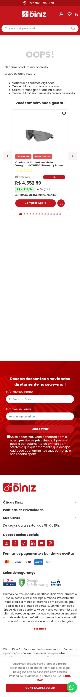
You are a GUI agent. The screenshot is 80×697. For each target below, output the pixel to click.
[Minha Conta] (61, 13)
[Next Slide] (72, 155)
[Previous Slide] (7, 155)
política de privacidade (35, 440)
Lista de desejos (69, 13)
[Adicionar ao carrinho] (61, 203)
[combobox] (40, 28)
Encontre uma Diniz (41, 3)
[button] (20, 214)
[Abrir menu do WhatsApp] (72, 687)
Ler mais (40, 628)
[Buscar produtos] (75, 28)
